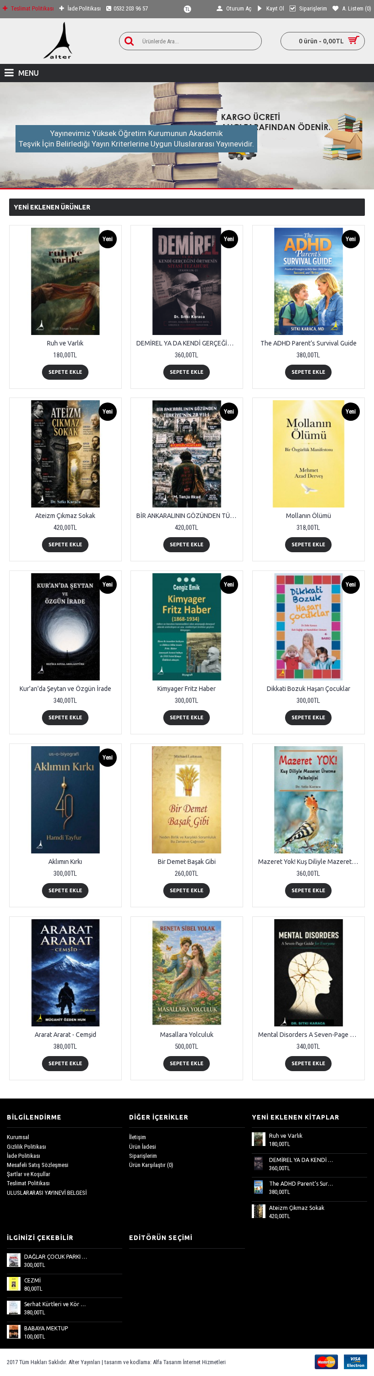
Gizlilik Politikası (26, 1146)
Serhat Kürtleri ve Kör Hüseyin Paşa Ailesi (56, 1304)
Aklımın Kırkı (65, 861)
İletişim (137, 1137)
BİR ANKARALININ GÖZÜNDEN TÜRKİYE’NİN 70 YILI (188, 515)
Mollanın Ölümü (308, 515)
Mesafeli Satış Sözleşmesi (37, 1164)
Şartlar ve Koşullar (28, 1174)
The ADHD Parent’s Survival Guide (308, 343)
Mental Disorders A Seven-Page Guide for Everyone (310, 1034)
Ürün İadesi (142, 1146)
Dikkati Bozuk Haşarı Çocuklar (308, 688)
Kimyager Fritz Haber (186, 688)
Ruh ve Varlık (65, 343)
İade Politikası (23, 1155)
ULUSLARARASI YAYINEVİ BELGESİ (47, 1192)
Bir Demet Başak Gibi (187, 861)
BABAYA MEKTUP (46, 1328)
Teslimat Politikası (28, 1183)
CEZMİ (32, 1280)
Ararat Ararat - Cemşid (65, 1034)
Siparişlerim (143, 1155)
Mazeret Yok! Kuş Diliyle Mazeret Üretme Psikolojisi (310, 861)
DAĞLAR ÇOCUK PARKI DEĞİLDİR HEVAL (56, 1257)
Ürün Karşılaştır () (151, 1164)
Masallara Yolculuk (186, 1034)
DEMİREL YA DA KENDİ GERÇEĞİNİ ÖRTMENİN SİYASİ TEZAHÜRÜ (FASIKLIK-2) (188, 343)
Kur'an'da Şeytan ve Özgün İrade (65, 688)
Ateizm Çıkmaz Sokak (65, 515)
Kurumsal (18, 1137)
